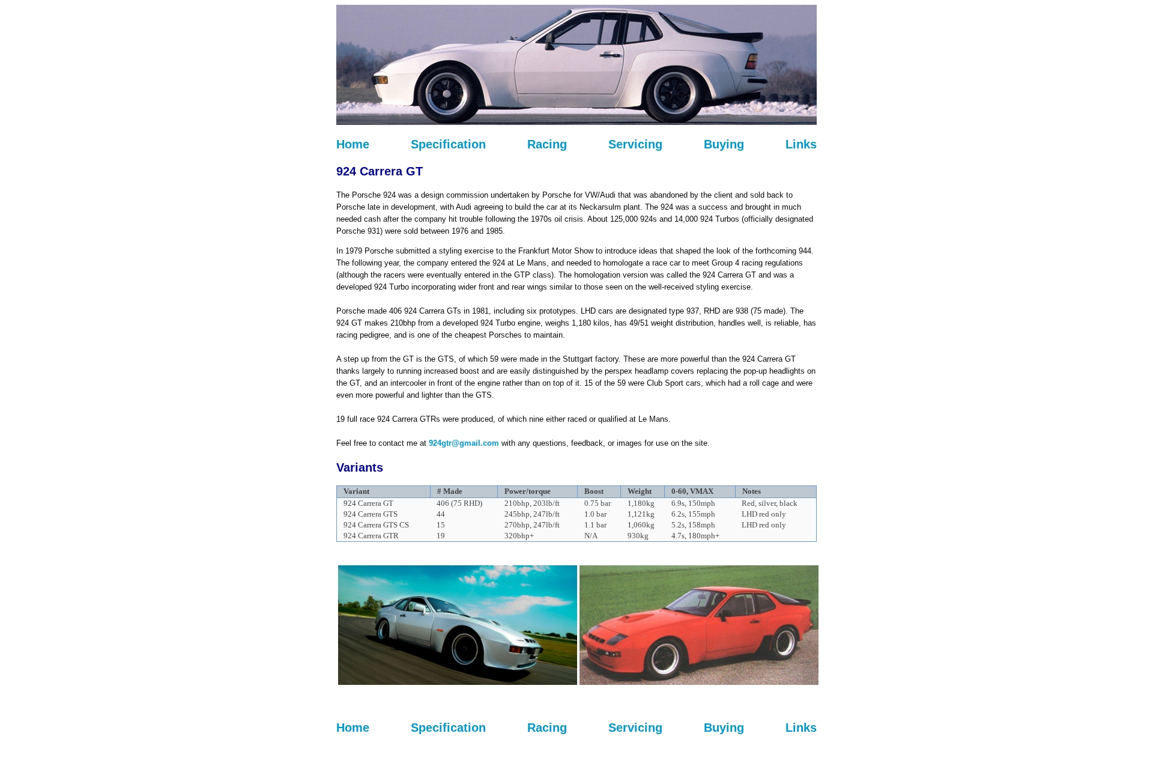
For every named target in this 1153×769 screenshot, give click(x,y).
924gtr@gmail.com (464, 443)
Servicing (635, 144)
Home (352, 144)
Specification (448, 144)
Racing (547, 144)
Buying (724, 144)
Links (801, 144)
